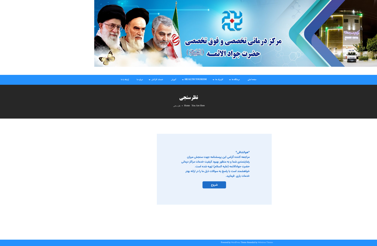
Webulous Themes (265, 243)
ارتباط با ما (125, 80)
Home (187, 106)
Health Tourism (196, 80)
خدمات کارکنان (157, 80)
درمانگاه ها (236, 80)
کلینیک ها (219, 80)
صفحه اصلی (252, 80)
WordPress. (235, 243)
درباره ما (140, 80)
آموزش (173, 80)
